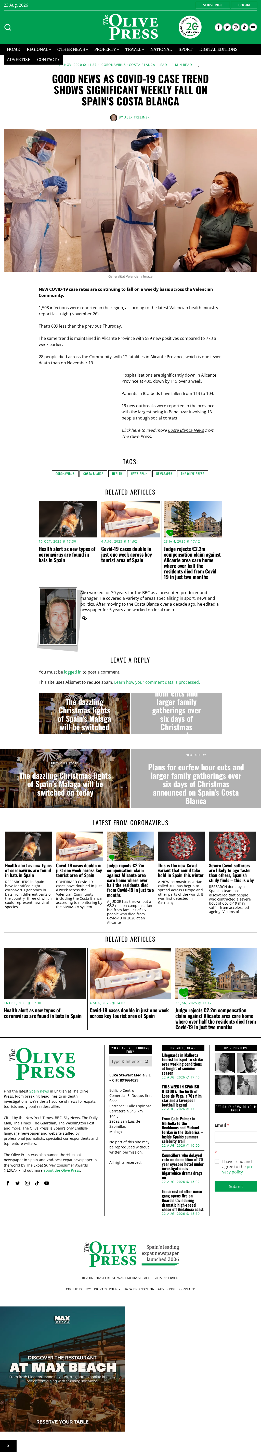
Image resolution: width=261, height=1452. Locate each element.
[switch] (102, 752)
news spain (139, 473)
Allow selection (130, 776)
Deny (56, 776)
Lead (163, 65)
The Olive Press (192, 473)
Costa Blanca (142, 65)
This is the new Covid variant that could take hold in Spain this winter (181, 870)
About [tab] (207, 683)
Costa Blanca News (186, 430)
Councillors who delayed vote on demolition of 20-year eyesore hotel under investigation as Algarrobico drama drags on (183, 1166)
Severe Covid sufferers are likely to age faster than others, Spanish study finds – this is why (231, 873)
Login (244, 5)
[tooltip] (219, 27)
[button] (146, 1061)
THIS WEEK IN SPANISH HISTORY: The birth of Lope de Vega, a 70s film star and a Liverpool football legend (182, 1096)
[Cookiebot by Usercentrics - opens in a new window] (219, 669)
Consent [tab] (54, 683)
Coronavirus (113, 65)
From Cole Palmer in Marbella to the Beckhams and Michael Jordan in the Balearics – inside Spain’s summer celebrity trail (182, 1130)
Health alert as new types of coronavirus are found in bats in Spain (67, 554)
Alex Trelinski (137, 117)
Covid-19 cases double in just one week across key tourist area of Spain (126, 554)
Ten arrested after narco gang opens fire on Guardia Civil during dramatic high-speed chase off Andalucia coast (183, 1200)
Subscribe (213, 5)
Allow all (205, 776)
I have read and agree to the (237, 1167)
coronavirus (65, 473)
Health (117, 473)
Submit (236, 1186)
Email (222, 1125)
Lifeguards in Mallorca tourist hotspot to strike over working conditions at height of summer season (182, 1064)
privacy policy (237, 1169)
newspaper (164, 473)
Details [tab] (130, 683)
